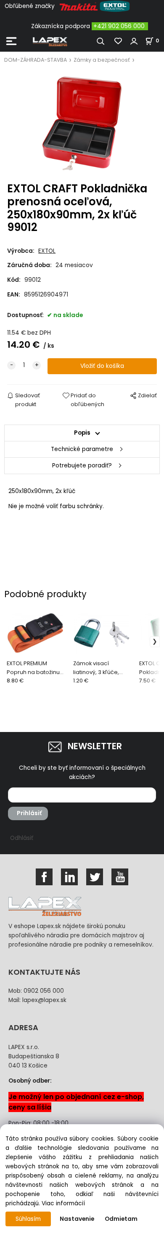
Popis (82, 433)
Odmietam (121, 1219)
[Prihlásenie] (134, 41)
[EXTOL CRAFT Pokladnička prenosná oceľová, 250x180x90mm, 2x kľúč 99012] (82, 123)
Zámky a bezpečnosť (102, 59)
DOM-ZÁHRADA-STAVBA (35, 59)
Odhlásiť (21, 838)
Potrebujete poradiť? (82, 466)
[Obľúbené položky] (118, 41)
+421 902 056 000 (119, 26)
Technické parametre (82, 449)
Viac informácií (63, 1203)
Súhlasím (28, 1219)
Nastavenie (77, 1219)
